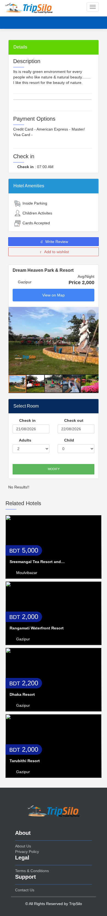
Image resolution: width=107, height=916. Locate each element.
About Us (23, 846)
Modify (54, 469)
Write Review (56, 241)
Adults (24, 440)
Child (68, 440)
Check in (27, 420)
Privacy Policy (27, 851)
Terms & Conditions (32, 871)
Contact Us (24, 890)
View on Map (53, 295)
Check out (73, 420)
